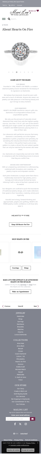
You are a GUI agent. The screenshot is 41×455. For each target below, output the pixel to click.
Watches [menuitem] (21, 329)
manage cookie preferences (19, 445)
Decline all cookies (13, 450)
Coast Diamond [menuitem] (20, 354)
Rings (26, 268)
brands (6, 25)
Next (35, 306)
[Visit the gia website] (15, 433)
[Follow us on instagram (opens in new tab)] (26, 424)
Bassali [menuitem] (20, 349)
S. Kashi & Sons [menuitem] (20, 377)
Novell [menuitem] (20, 372)
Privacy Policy (30, 443)
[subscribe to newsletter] (32, 419)
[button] (19, 5)
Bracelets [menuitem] (20, 327)
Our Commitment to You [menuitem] (20, 402)
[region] (20, 56)
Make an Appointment (20, 291)
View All (20, 306)
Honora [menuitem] (20, 364)
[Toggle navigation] (4, 19)
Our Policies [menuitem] (20, 404)
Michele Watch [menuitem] (20, 369)
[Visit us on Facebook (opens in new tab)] (15, 424)
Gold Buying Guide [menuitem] (20, 394)
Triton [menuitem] (20, 380)
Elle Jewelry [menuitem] (20, 359)
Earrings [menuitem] (21, 322)
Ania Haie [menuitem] (20, 343)
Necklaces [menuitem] (20, 324)
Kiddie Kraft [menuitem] (20, 367)
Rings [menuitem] (20, 319)
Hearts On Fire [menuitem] (20, 362)
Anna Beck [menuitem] (20, 346)
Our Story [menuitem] (20, 389)
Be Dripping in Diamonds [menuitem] (20, 399)
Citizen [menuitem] (20, 351)
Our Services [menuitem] (20, 396)
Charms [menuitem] (20, 332)
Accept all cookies (28, 450)
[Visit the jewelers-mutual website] (24, 433)
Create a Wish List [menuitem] (20, 391)
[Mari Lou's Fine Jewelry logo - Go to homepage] (20, 12)
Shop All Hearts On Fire (20, 224)
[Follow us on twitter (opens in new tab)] (20, 424)
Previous (7, 306)
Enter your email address (20, 415)
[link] (13, 2)
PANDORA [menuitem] (20, 316)
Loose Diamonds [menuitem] (21, 335)
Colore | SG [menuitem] (20, 356)
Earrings (15, 268)
